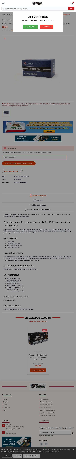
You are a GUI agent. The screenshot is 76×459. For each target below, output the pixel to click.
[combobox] (36, 8)
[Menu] (3, 3)
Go (71, 8)
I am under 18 (46, 26)
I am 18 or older (30, 26)
